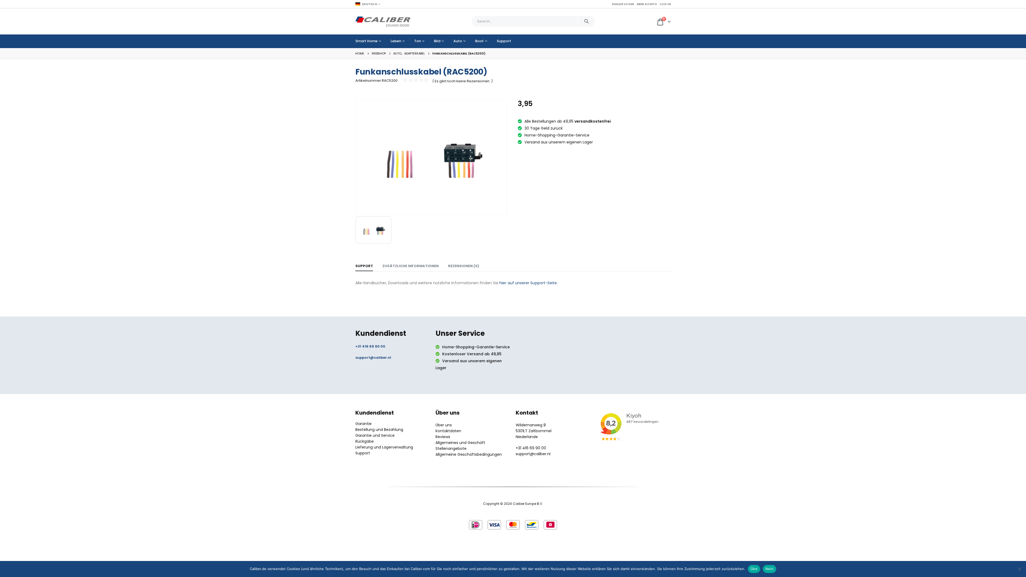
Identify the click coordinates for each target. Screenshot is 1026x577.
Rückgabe (364, 441)
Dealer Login (623, 4)
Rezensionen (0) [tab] (463, 265)
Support (504, 41)
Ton (417, 41)
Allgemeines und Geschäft (460, 442)
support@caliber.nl (373, 357)
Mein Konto (647, 4)
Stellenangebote (451, 448)
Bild (437, 41)
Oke (754, 569)
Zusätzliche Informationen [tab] (410, 265)
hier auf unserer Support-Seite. (528, 283)
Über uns (444, 425)
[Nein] (1019, 569)
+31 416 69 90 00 (370, 346)
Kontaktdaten (448, 431)
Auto (457, 41)
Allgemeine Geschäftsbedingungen (469, 454)
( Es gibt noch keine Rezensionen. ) (462, 81)
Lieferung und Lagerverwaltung (384, 447)
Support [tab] (364, 265)
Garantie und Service (375, 435)
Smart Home (366, 41)
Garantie (363, 423)
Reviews (443, 436)
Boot (479, 41)
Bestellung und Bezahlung (379, 429)
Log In (665, 4)
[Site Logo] (382, 21)
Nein (769, 569)
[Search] (586, 21)
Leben (396, 41)
